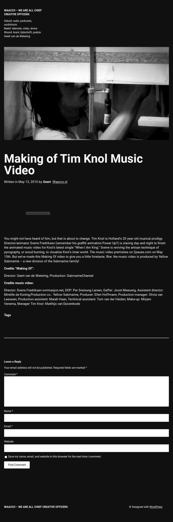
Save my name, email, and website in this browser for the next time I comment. (54, 456)
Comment (11, 374)
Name (8, 411)
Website (9, 441)
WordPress (156, 506)
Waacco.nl (60, 182)
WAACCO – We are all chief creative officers (36, 506)
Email (8, 426)
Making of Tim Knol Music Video (73, 164)
